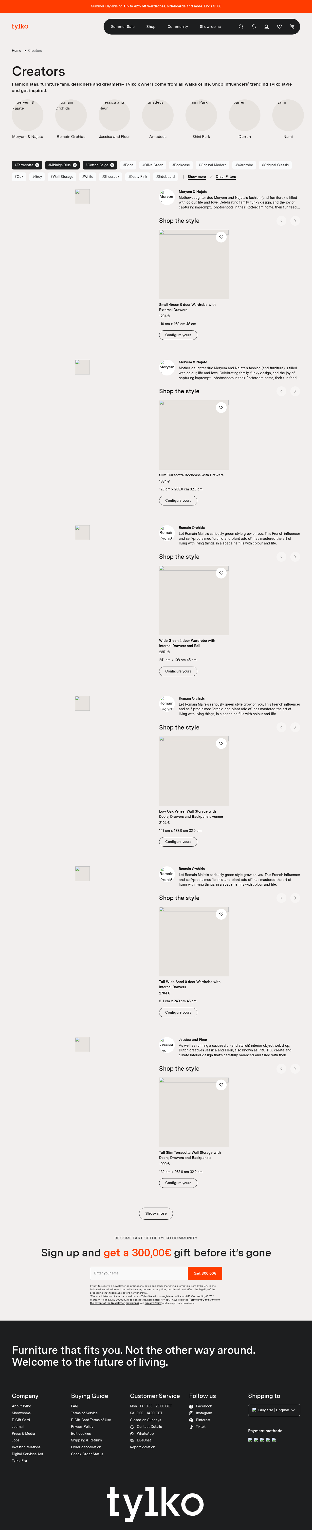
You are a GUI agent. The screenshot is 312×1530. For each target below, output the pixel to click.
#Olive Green (152, 165)
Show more (156, 1213)
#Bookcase (181, 165)
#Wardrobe (244, 165)
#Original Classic (275, 165)
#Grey (37, 177)
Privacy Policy (153, 1303)
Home (16, 51)
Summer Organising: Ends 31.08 (156, 6)
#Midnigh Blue (59, 165)
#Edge (128, 165)
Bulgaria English (273, 1410)
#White (87, 177)
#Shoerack (110, 177)
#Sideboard (165, 177)
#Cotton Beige (97, 165)
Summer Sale (123, 26)
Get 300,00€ (205, 1273)
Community (177, 26)
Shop (150, 26)
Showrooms (210, 26)
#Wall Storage (62, 177)
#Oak (19, 177)
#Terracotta (24, 165)
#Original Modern (212, 165)
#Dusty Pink (137, 177)
